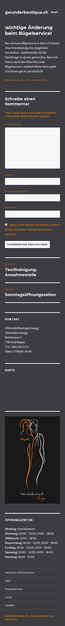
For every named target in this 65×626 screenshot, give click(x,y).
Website (10, 207)
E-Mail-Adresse (16, 191)
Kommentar (13, 124)
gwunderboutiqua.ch (26, 12)
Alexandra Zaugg (14, 80)
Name (9, 175)
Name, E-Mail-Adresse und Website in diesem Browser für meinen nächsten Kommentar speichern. (32, 229)
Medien (10, 605)
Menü (54, 12)
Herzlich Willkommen (19, 572)
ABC (8, 580)
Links (8, 597)
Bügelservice (13, 589)
